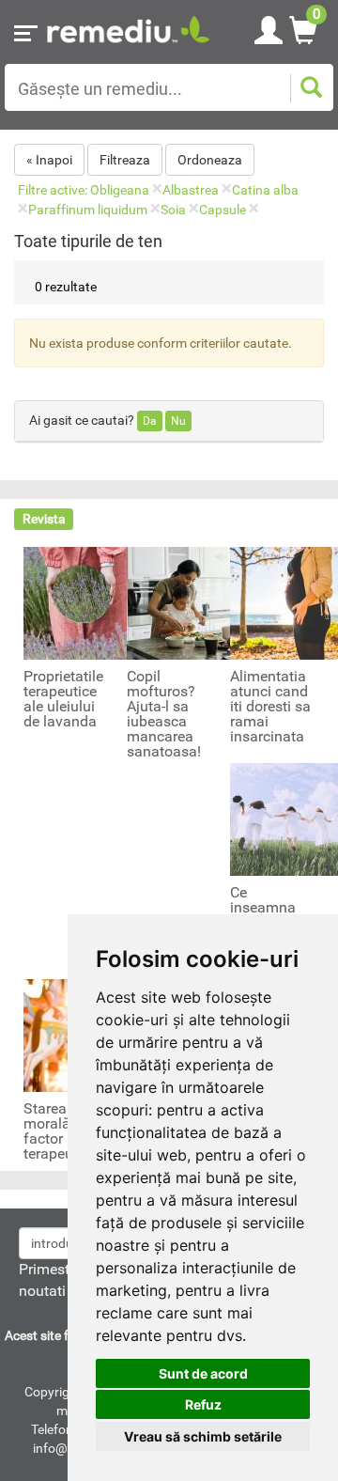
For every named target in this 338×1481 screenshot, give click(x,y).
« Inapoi (49, 159)
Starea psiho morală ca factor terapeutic (65, 1131)
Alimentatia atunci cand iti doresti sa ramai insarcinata (270, 706)
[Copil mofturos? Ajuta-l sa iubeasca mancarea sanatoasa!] (183, 602)
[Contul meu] (268, 27)
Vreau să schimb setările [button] (203, 1436)
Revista (44, 518)
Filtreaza (125, 159)
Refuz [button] (203, 1404)
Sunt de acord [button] (203, 1373)
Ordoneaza (209, 159)
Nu (178, 421)
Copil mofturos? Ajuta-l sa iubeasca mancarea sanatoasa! (164, 714)
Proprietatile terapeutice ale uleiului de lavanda (63, 699)
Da (150, 421)
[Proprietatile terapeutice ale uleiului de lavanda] (79, 602)
